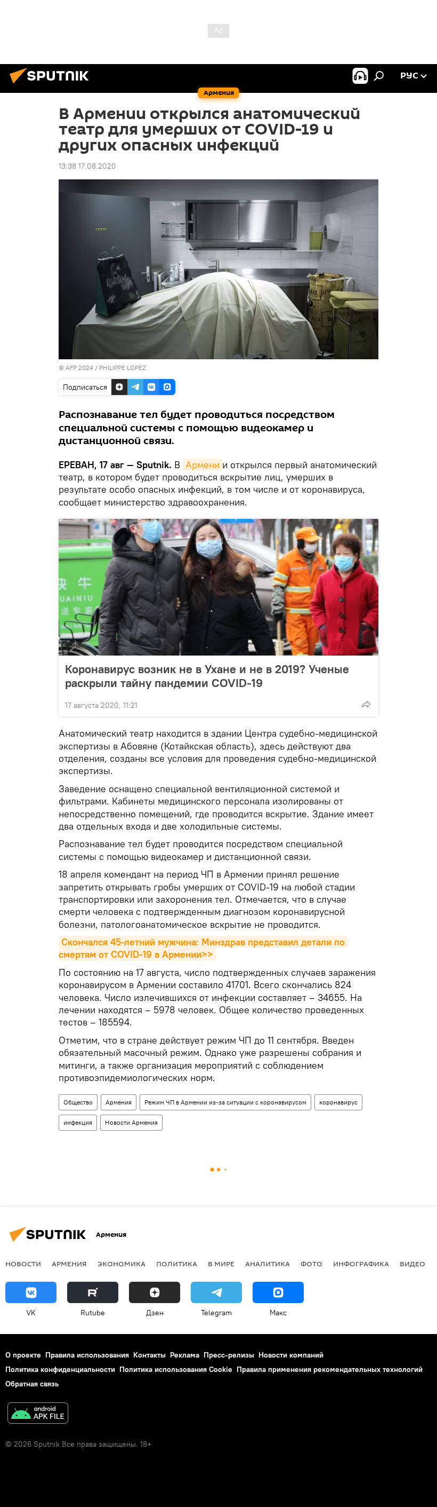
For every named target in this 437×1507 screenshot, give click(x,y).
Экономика (121, 1263)
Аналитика (267, 1263)
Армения (119, 1102)
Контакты (149, 1355)
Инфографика (361, 1263)
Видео (412, 1263)
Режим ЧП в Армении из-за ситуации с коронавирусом (225, 1102)
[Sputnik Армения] (52, 85)
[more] (366, 704)
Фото (311, 1263)
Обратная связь (32, 1383)
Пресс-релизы (229, 1355)
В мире (221, 1263)
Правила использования (87, 1355)
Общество (78, 1102)
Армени (202, 465)
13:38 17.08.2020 (87, 166)
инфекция (77, 1122)
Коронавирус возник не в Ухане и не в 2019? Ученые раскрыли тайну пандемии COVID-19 (207, 676)
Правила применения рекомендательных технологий (330, 1369)
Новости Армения (131, 1122)
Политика (176, 1263)
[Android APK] (38, 1414)
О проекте (23, 1355)
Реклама (184, 1355)
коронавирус (338, 1102)
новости (23, 1263)
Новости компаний (290, 1355)
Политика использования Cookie (175, 1369)
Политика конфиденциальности (60, 1369)
